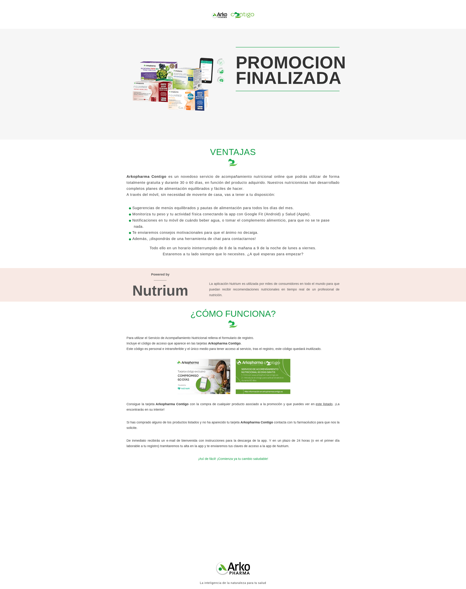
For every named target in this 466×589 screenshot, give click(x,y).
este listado (324, 404)
